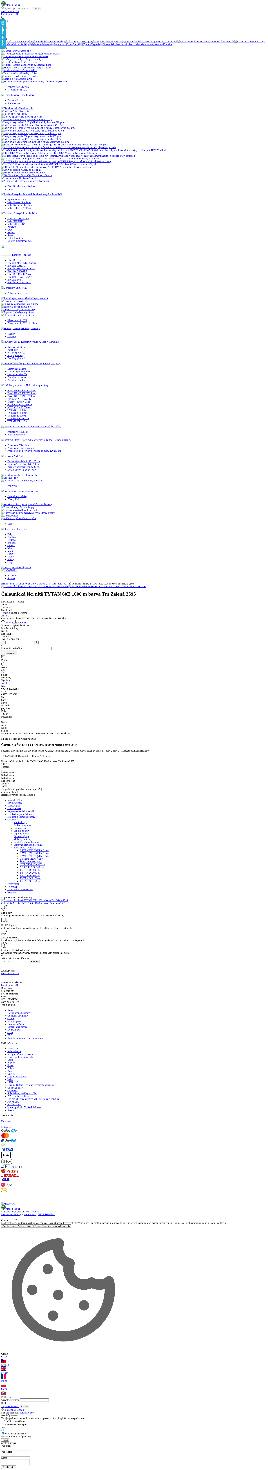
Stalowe (11, 578)
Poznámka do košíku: (12, 648)
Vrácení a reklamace (17, 1027)
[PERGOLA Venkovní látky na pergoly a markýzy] (27, 153)
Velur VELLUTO (16, 224)
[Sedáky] (6, 477)
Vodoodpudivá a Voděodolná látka (24, 1107)
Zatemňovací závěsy (17, 496)
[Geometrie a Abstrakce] (13, 56)
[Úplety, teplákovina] (12, 116)
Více (63, 618)
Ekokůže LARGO (16, 265)
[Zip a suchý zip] (10, 315)
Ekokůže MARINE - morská (21, 263)
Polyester (11, 1068)
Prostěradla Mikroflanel (18, 445)
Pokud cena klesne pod (15, 1424)
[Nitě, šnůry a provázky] (13, 385)
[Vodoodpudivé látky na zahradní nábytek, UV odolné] (28, 155)
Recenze (11, 1110)
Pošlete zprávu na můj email (15, 1436)
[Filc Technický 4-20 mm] (14, 175)
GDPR (10, 1018)
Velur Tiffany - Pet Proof (19, 208)
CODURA (12, 1082)
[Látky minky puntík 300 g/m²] (17, 133)
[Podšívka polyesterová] (13, 298)
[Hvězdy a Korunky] (12, 59)
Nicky (10, 554)
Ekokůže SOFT (15, 279)
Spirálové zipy (21, 828)
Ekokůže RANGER (17, 271)
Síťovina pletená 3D (17, 89)
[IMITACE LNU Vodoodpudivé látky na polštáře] (26, 158)
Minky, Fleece (14, 808)
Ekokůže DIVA (15, 260)
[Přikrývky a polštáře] (12, 480)
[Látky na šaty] (9, 111)
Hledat (37, 8)
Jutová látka (13, 1101)
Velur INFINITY (15, 221)
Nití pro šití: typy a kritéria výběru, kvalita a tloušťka (33, 1099)
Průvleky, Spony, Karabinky (27, 842)
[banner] (10, 5)
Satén (10, 1059)
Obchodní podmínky (17, 1015)
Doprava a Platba (15, 1024)
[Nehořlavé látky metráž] (14, 181)
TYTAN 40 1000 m (17, 415)
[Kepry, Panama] (10, 95)
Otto (9, 229)
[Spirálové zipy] (9, 306)
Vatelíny (11, 333)
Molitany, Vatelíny (23, 839)
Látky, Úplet (13, 805)
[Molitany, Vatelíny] (11, 328)
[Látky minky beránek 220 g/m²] (17, 122)
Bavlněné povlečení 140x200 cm (23, 461)
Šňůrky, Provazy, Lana (18, 401)
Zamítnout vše (9, 1226)
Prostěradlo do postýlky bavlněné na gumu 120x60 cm (34, 450)
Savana (11, 235)
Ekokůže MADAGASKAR (21, 268)
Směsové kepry (14, 103)
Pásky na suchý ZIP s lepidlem (22, 323)
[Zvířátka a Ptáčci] (10, 70)
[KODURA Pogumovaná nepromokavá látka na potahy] (29, 161)
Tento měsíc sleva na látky (20, 889)
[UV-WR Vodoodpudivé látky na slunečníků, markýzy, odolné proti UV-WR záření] (43, 150)
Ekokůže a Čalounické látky (21, 816)
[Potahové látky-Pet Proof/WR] (17, 194)
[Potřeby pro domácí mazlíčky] (16, 426)
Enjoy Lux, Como (16, 238)
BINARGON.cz (46, 1214)
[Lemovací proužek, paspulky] (16, 363)
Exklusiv (11, 542)
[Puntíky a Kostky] (11, 76)
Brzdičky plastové (16, 358)
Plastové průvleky (16, 352)
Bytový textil (13, 884)
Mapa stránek (32, 1211)
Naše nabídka (14, 1051)
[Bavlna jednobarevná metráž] (16, 53)
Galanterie (21, 583)
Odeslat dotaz (8, 1467)
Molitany (11, 336)
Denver (11, 189)
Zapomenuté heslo (10, 1406)
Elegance (11, 540)
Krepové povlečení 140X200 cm (23, 467)
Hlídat (5, 1440)
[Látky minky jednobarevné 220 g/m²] (20, 128)
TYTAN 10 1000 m (17, 410)
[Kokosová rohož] (10, 178)
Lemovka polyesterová (18, 371)
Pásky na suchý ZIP (17, 320)
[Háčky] (5, 570)
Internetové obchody (11, 1214)
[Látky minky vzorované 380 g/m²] (19, 141)
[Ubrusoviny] (8, 287)
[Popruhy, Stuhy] (10, 312)
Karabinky (12, 350)
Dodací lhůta (13, 1029)
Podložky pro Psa (16, 434)
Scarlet (10, 523)
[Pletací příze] (8, 529)
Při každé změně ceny (15, 1433)
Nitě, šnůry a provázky (37, 583)
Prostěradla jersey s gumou (20, 448)
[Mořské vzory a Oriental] (14, 67)
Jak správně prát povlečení (20, 1054)
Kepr (9, 1071)
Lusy (9, 562)
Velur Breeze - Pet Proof (19, 202)
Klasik (10, 548)
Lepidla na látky (21, 830)
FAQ (9, 1035)
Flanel (10, 1065)
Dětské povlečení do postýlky (21, 469)
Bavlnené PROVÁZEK (19, 399)
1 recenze (6, 607)
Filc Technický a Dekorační (21, 814)
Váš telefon (6, 1451)
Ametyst (11, 227)
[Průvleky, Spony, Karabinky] (16, 341)
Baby (10, 534)
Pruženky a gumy (22, 825)
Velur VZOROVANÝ (18, 218)
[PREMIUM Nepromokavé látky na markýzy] (24, 167)
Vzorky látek (13, 1048)
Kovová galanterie (16, 347)
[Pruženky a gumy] (11, 304)
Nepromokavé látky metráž (20, 811)
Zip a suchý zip (21, 836)
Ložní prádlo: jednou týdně (20, 1057)
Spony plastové (14, 355)
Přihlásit (34, 961)
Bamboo (11, 537)
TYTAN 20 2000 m (17, 413)
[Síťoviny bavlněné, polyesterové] (18, 81)
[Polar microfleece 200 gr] (14, 119)
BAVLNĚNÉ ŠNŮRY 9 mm (21, 396)
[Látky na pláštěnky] (11, 169)
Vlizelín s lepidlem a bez (19, 241)
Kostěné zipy (20, 822)
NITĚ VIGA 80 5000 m (19, 407)
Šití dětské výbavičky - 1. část (22, 1093)
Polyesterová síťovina (18, 87)
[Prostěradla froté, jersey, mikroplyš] (19, 440)
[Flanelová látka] (10, 108)
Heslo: (4, 1403)
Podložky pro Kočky (17, 431)
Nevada (11, 232)
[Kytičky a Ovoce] (10, 62)
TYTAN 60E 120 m (17, 421)
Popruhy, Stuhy (21, 833)
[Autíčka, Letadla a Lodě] (14, 64)
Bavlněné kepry (15, 100)
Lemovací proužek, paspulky (28, 844)
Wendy (10, 559)
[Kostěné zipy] (9, 301)
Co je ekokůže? (15, 1087)
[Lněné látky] (8, 114)
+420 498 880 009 (10, 11)
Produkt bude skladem (15, 1421)
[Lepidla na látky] (10, 309)
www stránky (30, 1214)
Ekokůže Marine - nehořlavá (21, 186)
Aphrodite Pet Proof (17, 199)
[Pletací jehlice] (9, 567)
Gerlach (11, 545)
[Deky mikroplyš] (10, 507)
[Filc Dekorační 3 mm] (13, 172)
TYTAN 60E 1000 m (18, 418)
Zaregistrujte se (27, 1412)
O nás (10, 1032)
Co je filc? (12, 1090)
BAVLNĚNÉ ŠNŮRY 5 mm (21, 393)
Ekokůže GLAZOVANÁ (20, 277)
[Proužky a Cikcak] (11, 73)
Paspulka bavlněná (16, 377)
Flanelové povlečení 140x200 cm (23, 464)
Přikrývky (12, 486)
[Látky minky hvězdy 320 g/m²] (17, 125)
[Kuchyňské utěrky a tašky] (15, 513)
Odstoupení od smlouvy (19, 1013)
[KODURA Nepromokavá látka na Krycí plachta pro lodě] (30, 147)
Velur (10, 1079)
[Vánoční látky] (9, 51)
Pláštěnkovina (14, 1104)
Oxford (11, 1073)
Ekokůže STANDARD (19, 282)
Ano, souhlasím (25, 1226)
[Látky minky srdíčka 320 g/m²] (17, 139)
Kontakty (12, 1010)
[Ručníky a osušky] (11, 510)
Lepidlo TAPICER (16, 1076)
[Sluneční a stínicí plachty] (14, 504)
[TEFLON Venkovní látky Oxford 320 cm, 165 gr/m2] (28, 144)
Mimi (10, 551)
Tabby (10, 556)
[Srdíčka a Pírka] (10, 78)
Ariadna (5, 615)
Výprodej (12, 886)
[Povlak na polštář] (11, 475)
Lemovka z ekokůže (17, 374)
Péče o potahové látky (18, 1096)
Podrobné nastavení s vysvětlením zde (52, 1226)
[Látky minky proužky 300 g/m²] (17, 130)
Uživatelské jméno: (10, 1400)
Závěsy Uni (13, 499)
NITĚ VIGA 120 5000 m (19, 404)
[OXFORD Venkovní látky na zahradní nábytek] (25, 164)
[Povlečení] (7, 456)
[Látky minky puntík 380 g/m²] (17, 136)
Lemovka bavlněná (16, 368)
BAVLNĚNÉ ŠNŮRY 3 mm (21, 390)
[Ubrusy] (6, 515)
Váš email (6, 1445)
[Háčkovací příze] (10, 518)
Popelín (11, 1062)
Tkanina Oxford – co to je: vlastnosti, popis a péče (32, 1085)
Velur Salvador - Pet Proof (20, 205)
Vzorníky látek (14, 800)
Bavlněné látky (14, 803)
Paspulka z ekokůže (17, 380)
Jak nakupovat (14, 1021)
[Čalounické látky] (10, 213)
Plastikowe (12, 575)
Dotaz (4, 1457)
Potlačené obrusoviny (18, 293)
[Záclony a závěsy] (11, 491)
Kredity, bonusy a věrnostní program (25, 1038)
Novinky (11, 892)
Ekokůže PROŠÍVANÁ (19, 274)
